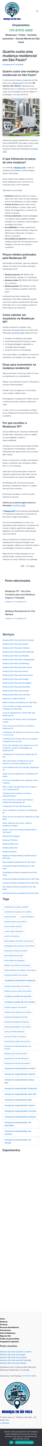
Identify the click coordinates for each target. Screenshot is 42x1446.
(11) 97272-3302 (21, 30)
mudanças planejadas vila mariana (17, 1027)
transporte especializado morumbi (20, 1111)
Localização (4, 1423)
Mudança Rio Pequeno (11, 836)
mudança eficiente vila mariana (16, 975)
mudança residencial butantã (18, 996)
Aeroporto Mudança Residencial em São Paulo (21, 883)
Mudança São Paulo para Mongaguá (17, 683)
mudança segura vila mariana (15, 1007)
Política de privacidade (9, 1339)
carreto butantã (10, 917)
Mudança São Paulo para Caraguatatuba (18, 659)
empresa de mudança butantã (15, 951)
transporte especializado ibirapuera (21, 1088)
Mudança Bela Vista (10, 844)
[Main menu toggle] (37, 11)
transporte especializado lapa (18, 1100)
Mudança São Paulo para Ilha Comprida (18, 640)
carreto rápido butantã (12, 926)
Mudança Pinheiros (10, 840)
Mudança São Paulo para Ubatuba (16, 648)
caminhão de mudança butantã (16, 907)
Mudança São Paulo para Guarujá (16, 691)
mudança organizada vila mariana (17, 986)
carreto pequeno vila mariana (15, 921)
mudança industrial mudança (20, 980)
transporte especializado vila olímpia (18, 1141)
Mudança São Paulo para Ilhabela (16, 656)
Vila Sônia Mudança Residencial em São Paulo (21, 893)
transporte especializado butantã (20, 1074)
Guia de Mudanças (7, 1333)
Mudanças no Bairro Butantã (14, 699)
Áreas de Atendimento (9, 1327)
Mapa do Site (5, 1336)
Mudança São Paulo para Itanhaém (16, 687)
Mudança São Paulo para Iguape (15, 644)
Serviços (3, 1324)
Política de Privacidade (24, 1442)
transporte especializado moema (20, 1105)
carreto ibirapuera (27, 917)
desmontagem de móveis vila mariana (18, 941)
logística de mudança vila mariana (17, 965)
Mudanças (8, 602)
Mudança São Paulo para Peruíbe (15, 679)
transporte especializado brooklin (20, 1068)
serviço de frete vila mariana (15, 1036)
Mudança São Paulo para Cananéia (16, 695)
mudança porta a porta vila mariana (17, 991)
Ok (11, 1442)
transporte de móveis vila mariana (17, 1063)
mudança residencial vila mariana (20, 1002)
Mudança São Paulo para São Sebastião (18, 652)
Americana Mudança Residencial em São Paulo (21, 879)
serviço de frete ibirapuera (14, 1032)
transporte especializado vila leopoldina (18, 1124)
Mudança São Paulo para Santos (15, 671)
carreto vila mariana (11, 936)
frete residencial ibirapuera (14, 960)
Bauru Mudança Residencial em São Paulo (19, 862)
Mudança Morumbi (10, 848)
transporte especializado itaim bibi (20, 1094)
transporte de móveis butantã (15, 1053)
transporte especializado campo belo (19, 1081)
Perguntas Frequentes (9, 1342)
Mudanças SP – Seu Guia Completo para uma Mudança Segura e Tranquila (20, 594)
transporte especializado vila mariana (18, 1132)
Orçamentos (5, 1330)
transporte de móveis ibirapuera (16, 1058)
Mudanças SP (18, 83)
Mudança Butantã (9, 852)
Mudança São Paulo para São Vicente (17, 667)
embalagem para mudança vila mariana (19, 946)
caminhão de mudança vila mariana (17, 912)
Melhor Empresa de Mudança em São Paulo (20, 702)
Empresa (3, 1322)
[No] (39, 1437)
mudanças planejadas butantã (15, 1017)
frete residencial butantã (13, 956)
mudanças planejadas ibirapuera (16, 1022)
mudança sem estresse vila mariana (17, 1012)
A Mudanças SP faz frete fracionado (17, 806)
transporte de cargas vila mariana (17, 1041)
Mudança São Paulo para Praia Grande (18, 675)
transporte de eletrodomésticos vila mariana (17, 1047)
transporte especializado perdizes (20, 1117)
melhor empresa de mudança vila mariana (20, 970)
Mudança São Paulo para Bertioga (16, 663)
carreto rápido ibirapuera (13, 931)
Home (2, 1319)
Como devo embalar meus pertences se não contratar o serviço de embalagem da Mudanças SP (20, 748)
